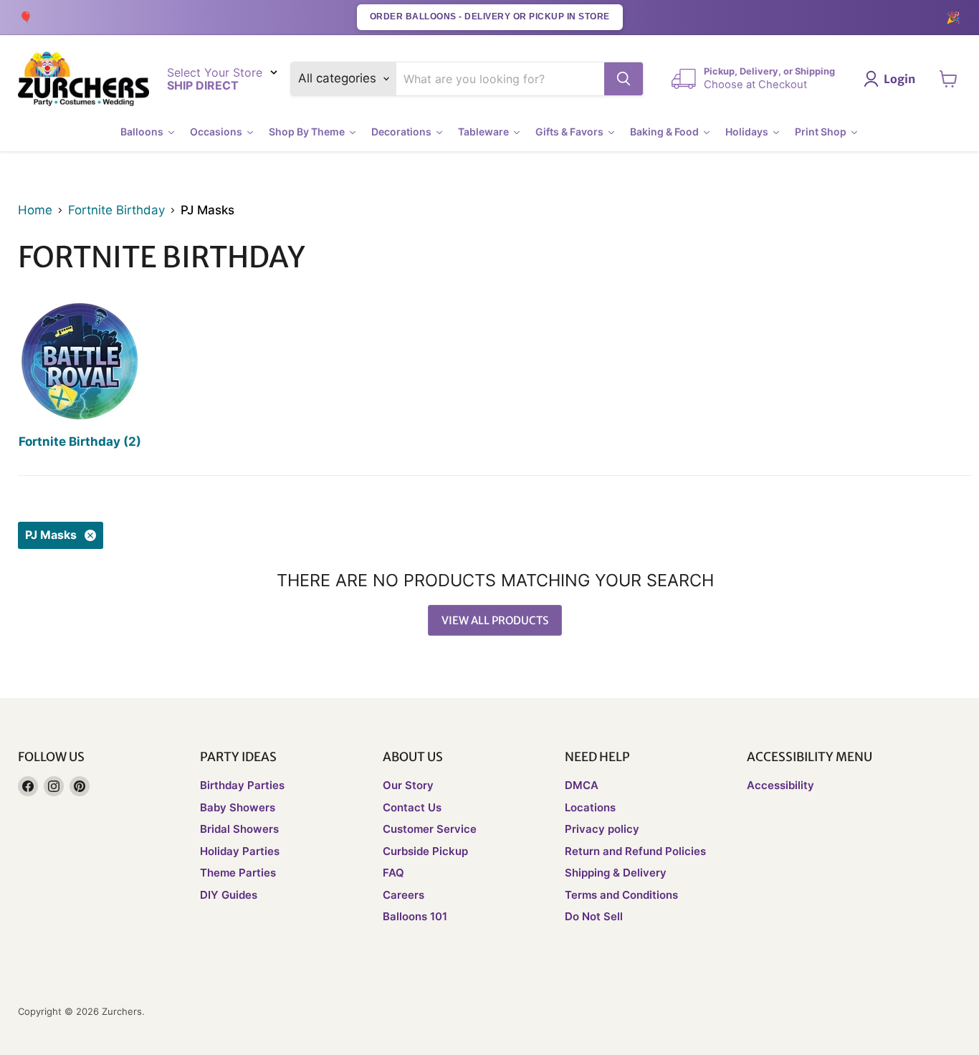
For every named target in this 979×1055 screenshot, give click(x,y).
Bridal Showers (239, 829)
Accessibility (780, 785)
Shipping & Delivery (616, 872)
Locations (590, 807)
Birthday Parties (242, 785)
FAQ (393, 872)
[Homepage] (83, 79)
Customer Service (430, 829)
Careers (403, 895)
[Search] (623, 78)
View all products (494, 620)
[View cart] (948, 79)
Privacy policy (602, 829)
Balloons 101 (415, 916)
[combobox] (500, 78)
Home (35, 210)
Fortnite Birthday (116, 210)
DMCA (581, 785)
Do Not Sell (594, 916)
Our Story (408, 785)
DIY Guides (228, 895)
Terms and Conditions (621, 895)
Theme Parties (238, 872)
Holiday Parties (240, 851)
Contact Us (412, 807)
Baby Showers (237, 807)
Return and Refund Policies (635, 851)
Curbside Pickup (425, 851)
